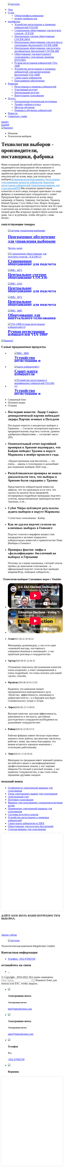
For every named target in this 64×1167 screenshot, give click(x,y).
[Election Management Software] (26, 230)
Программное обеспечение (29, 80)
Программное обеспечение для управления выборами (31, 239)
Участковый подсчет (26, 89)
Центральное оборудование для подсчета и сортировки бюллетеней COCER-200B (38, 44)
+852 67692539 (16, 1059)
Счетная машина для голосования (27, 829)
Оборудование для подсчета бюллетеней (30, 826)
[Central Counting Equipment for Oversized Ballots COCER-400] (15, 297)
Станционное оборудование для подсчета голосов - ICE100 (32, 264)
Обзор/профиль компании (28, 15)
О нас (11, 12)
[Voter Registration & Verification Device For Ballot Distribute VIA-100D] (21, 353)
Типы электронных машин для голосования (32, 793)
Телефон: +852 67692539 (21, 958)
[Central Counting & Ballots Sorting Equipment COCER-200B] (15, 283)
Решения (13, 83)
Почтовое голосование (20, 799)
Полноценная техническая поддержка (35, 101)
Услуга (11, 98)
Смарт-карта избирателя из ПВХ (26, 823)
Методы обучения (24, 107)
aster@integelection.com (20, 1034)
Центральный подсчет (26, 92)
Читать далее (15, 248)
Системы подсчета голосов (23, 814)
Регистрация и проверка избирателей (35, 86)
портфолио (14, 21)
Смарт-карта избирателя (28, 77)
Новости (13, 113)
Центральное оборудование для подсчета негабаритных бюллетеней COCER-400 (37, 49)
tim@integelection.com (20, 1008)
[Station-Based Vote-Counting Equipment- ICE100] (32, 256)
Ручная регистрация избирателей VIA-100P (28, 333)
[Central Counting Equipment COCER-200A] (15, 270)
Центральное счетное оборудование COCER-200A (28, 277)
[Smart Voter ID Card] (26, 366)
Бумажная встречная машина (28, 179)
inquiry (5, 121)
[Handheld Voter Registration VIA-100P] (32, 327)
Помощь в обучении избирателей (33, 110)
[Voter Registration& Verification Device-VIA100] (35, 386)
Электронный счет (18, 796)
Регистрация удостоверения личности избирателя (30, 181)
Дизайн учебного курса (27, 104)
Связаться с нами (17, 116)
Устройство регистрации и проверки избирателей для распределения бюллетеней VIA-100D (35, 71)
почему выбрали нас (25, 18)
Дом (10, 9)
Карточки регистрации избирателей (27, 184)
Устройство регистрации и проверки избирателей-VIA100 (35, 26)
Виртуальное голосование (29, 95)
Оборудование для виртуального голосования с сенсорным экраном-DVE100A (34, 57)
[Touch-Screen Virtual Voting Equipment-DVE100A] (15, 310)
